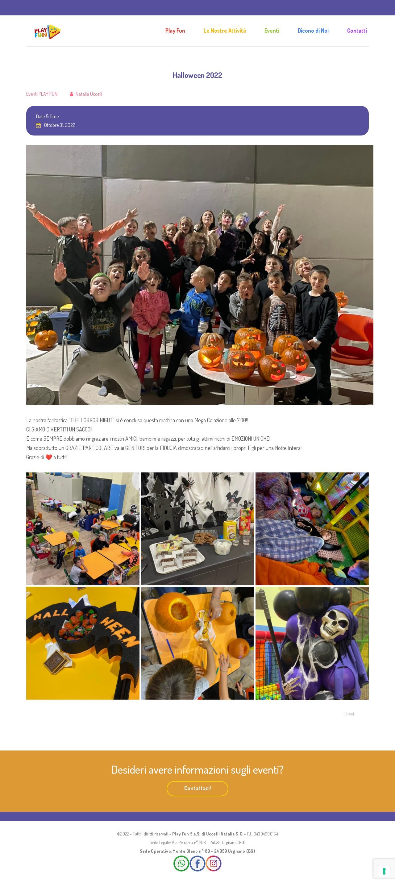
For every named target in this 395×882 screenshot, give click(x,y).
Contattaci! (197, 788)
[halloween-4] (312, 528)
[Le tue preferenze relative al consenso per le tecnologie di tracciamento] (384, 871)
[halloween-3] (82, 643)
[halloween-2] (197, 643)
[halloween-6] (82, 528)
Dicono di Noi (313, 30)
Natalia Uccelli (89, 94)
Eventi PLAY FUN (41, 94)
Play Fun (175, 30)
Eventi (271, 30)
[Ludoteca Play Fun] (47, 30)
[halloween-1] (312, 643)
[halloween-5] (197, 528)
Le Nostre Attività (225, 30)
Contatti (357, 30)
